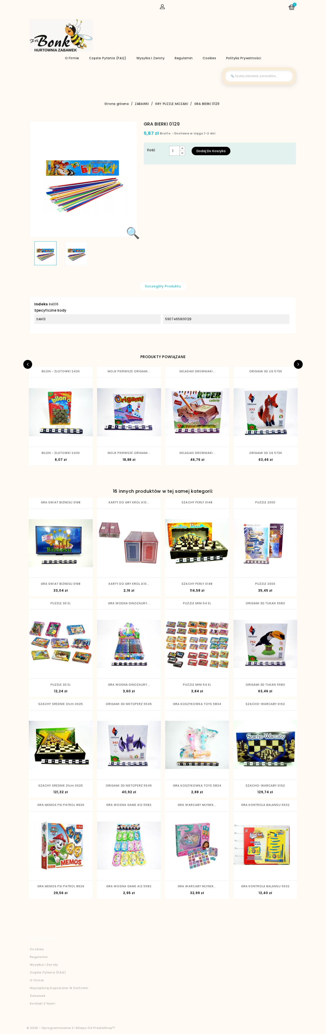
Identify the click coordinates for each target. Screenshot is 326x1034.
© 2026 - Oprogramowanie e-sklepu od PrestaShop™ (71, 1028)
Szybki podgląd (43, 439)
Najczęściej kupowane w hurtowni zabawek (59, 992)
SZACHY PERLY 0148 (197, 502)
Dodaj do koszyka (211, 151)
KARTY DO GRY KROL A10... (129, 502)
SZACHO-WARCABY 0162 (265, 704)
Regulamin (184, 58)
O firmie (72, 58)
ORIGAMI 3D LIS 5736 (265, 371)
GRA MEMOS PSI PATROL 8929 (60, 805)
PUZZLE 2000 (265, 502)
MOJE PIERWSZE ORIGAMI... (129, 371)
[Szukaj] (286, 76)
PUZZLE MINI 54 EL (197, 603)
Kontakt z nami (42, 1003)
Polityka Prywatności (243, 58)
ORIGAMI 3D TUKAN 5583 (265, 603)
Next (298, 364)
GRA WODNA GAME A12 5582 (128, 805)
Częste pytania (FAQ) (107, 58)
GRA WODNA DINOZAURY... (129, 603)
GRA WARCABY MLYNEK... (197, 805)
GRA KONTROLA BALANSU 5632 (265, 805)
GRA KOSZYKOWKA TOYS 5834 (197, 704)
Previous (27, 364)
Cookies (209, 58)
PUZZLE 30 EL (61, 603)
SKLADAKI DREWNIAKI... (197, 371)
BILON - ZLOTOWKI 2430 (61, 371)
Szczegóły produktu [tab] (163, 286)
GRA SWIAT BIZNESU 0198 (61, 502)
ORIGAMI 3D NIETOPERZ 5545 (129, 704)
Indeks (41, 304)
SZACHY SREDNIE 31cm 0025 (60, 704)
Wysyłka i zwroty (150, 58)
